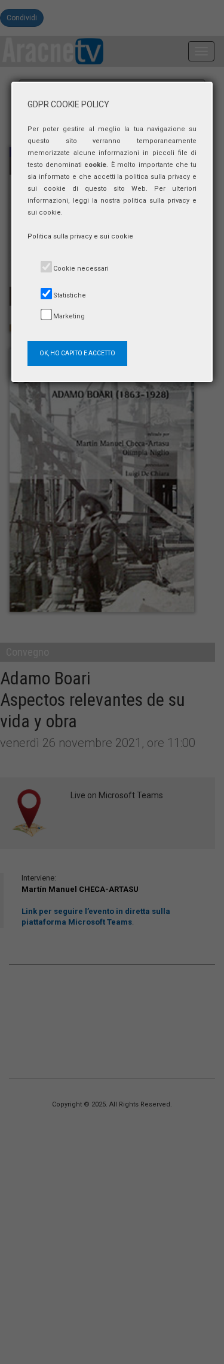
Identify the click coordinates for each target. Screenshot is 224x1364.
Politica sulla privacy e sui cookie (80, 236)
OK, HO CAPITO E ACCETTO (77, 353)
